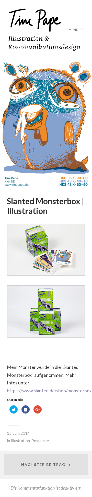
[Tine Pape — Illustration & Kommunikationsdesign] (46, 30)
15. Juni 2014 (18, 433)
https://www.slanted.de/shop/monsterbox (49, 390)
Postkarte (40, 440)
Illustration (20, 440)
